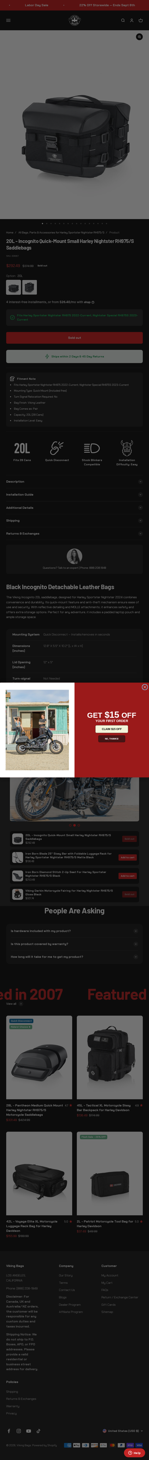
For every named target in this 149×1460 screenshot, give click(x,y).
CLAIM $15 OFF (112, 728)
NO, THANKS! (112, 739)
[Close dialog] (145, 687)
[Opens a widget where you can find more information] (134, 1453)
